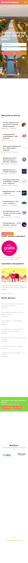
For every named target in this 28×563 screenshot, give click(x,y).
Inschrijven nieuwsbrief (6, 293)
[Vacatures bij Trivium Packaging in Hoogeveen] (21, 455)
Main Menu (26, 2)
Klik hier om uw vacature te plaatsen (10, 259)
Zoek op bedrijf (17, 407)
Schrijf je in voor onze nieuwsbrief (14, 540)
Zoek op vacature (7, 407)
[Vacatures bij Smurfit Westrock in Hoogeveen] (6, 455)
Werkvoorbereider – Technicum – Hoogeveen (12, 346)
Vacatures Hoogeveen (10, 2)
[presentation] (1, 459)
